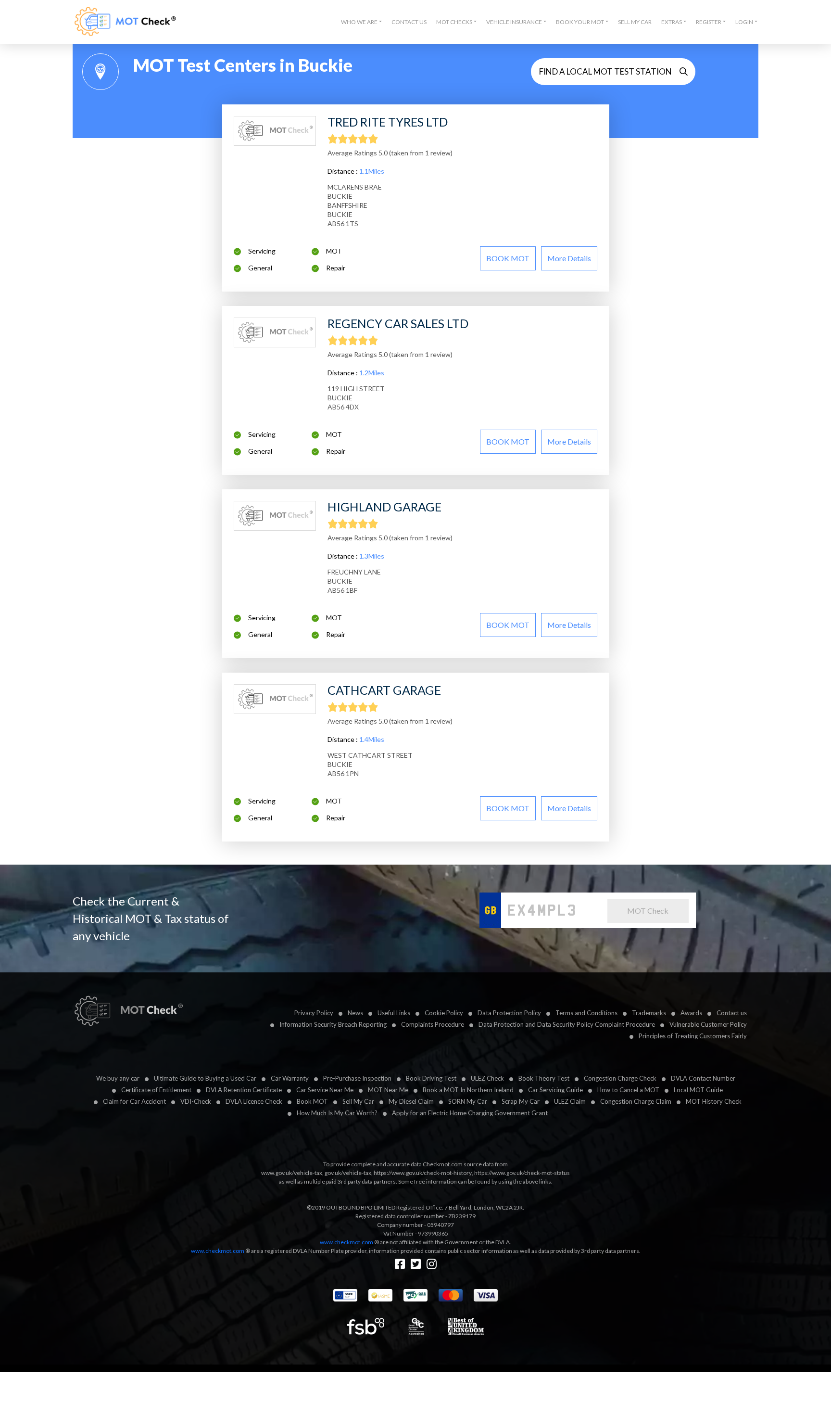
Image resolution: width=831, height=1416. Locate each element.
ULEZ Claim (570, 1101)
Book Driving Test (431, 1078)
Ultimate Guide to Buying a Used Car (205, 1078)
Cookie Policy (444, 1013)
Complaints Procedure (432, 1024)
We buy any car (117, 1078)
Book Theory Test (543, 1078)
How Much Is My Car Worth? (337, 1113)
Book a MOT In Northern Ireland (468, 1090)
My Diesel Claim (411, 1101)
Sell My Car (635, 22)
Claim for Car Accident (134, 1101)
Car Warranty (290, 1078)
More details (569, 258)
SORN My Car (467, 1101)
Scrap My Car (521, 1101)
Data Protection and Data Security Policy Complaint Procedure (566, 1024)
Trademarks (649, 1013)
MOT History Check (714, 1101)
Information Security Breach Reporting (333, 1024)
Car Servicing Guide (555, 1090)
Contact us (732, 1013)
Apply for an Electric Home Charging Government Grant (470, 1113)
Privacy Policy (313, 1013)
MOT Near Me (388, 1090)
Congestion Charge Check (620, 1078)
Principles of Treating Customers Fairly (693, 1036)
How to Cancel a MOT (628, 1090)
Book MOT (312, 1101)
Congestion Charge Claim (635, 1101)
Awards (691, 1013)
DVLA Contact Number (703, 1078)
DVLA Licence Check (254, 1101)
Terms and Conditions (586, 1013)
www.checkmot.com (346, 1242)
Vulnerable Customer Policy (708, 1024)
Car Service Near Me (324, 1090)
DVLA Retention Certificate (244, 1090)
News (355, 1013)
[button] (361, 22)
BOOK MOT (507, 258)
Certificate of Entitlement (156, 1090)
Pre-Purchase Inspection (357, 1078)
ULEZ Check (487, 1078)
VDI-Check (195, 1101)
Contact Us (409, 22)
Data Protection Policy (509, 1013)
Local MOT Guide (698, 1090)
